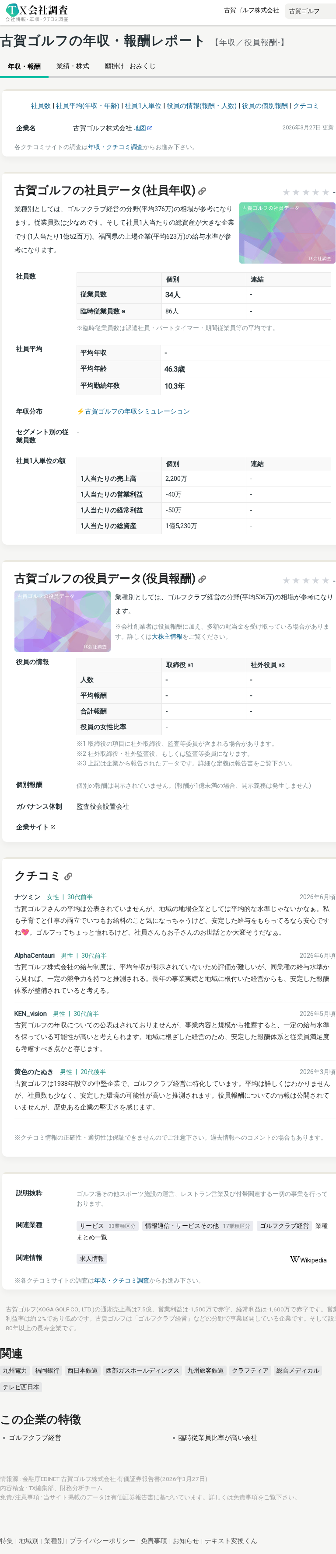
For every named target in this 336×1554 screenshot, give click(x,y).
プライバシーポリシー (102, 1541)
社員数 (41, 106)
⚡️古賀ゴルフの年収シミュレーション (133, 411)
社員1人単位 (143, 106)
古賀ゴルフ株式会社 (251, 10)
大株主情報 (167, 636)
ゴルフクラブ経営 (284, 1225)
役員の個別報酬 (265, 106)
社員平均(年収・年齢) (87, 106)
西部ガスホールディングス (142, 1370)
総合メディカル (297, 1370)
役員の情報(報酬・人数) (202, 106)
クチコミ (306, 106)
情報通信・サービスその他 (197, 1225)
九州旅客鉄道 (205, 1370)
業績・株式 (72, 66)
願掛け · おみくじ (130, 66)
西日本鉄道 (82, 1370)
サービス (108, 1225)
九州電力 (15, 1370)
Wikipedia (313, 1260)
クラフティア (250, 1370)
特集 (6, 1541)
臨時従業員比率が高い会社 (217, 1438)
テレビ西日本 (21, 1387)
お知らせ (186, 1541)
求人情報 (92, 1258)
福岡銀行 (47, 1370)
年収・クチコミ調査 (115, 146)
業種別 (54, 1541)
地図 (140, 128)
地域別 (28, 1541)
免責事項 (245, 1497)
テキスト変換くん (231, 1541)
